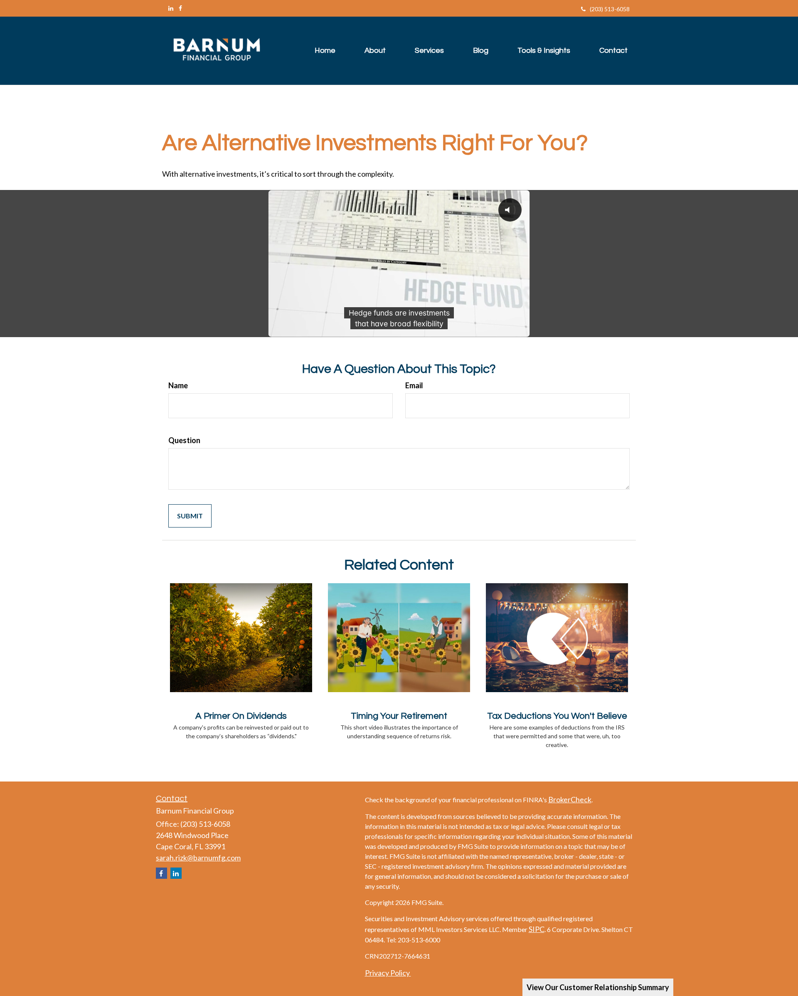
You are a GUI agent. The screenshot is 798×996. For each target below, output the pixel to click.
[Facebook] (180, 8)
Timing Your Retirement (399, 716)
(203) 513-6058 (610, 8)
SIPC (536, 929)
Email (414, 385)
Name (178, 385)
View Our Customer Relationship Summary (598, 987)
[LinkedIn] (170, 8)
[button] (375, 50)
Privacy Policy (388, 972)
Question (184, 440)
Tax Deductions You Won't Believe (557, 716)
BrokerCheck (569, 799)
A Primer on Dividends (241, 716)
